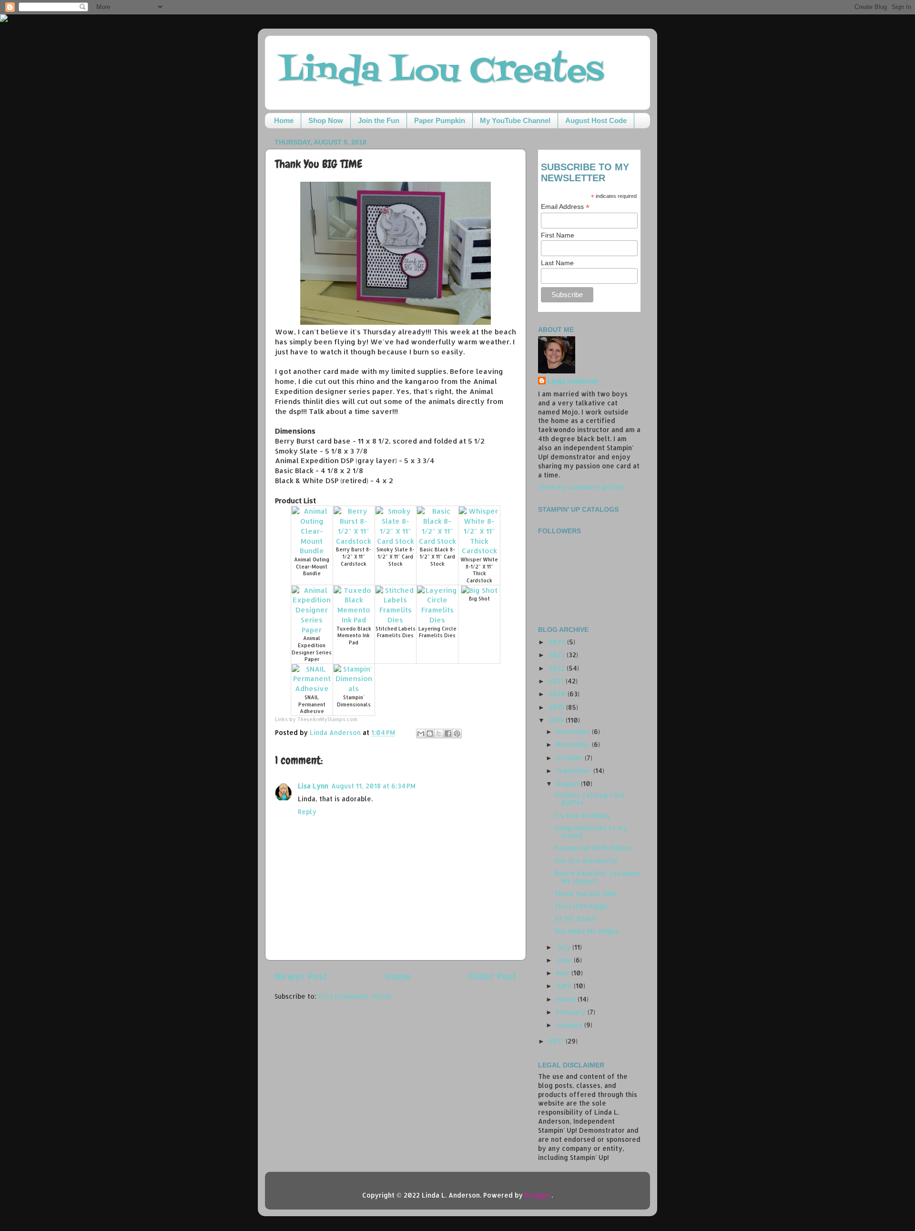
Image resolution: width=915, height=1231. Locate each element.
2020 (558, 694)
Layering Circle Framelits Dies (437, 632)
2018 (557, 720)
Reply (307, 811)
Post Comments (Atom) (355, 996)
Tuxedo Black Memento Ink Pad (353, 635)
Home (284, 120)
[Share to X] (439, 733)
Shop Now (325, 120)
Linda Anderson (573, 381)
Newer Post (300, 976)
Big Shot (479, 598)
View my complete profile (581, 487)
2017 (557, 1041)
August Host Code (596, 120)
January (570, 1025)
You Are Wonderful (586, 861)
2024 (558, 642)
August (568, 783)
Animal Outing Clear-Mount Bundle (311, 566)
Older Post (492, 976)
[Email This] (421, 733)
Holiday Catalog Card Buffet (589, 799)
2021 (557, 681)
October (570, 758)
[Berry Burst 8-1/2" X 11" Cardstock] (354, 541)
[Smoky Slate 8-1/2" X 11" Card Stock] (396, 541)
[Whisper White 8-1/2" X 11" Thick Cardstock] (479, 550)
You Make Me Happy (586, 931)
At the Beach (575, 918)
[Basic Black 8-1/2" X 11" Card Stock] (437, 541)
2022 (558, 668)
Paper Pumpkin (439, 120)
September (574, 770)
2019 (557, 707)
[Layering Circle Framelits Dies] (437, 619)
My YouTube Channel (515, 120)
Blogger (538, 1195)
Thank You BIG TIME (585, 894)
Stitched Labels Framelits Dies (396, 632)
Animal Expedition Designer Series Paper (312, 648)
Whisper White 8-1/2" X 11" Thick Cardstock (479, 570)
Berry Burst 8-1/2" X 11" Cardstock (353, 556)
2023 (558, 655)
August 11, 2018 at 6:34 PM (373, 786)
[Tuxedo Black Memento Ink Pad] (354, 619)
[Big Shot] (479, 590)
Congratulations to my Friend (591, 831)
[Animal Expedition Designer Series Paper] (312, 629)
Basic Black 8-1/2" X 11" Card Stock (437, 556)
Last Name (557, 263)
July (564, 947)
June (565, 960)
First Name (557, 235)
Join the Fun (378, 120)
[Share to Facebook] (448, 733)
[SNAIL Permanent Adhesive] (312, 688)
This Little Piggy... (583, 906)
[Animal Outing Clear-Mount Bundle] (312, 550)
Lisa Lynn (313, 786)
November (574, 744)
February (572, 1012)
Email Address (565, 206)
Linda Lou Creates (441, 71)
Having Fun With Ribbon (592, 848)
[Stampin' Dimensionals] (354, 688)
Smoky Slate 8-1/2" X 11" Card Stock (395, 556)
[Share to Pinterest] (457, 733)
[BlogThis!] (430, 733)
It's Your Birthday (582, 815)
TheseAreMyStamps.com (327, 719)
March (567, 999)
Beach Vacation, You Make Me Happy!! (597, 877)
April (565, 986)
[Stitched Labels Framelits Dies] (396, 619)
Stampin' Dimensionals (354, 701)
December (574, 731)
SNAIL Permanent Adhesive (311, 704)
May (563, 973)
